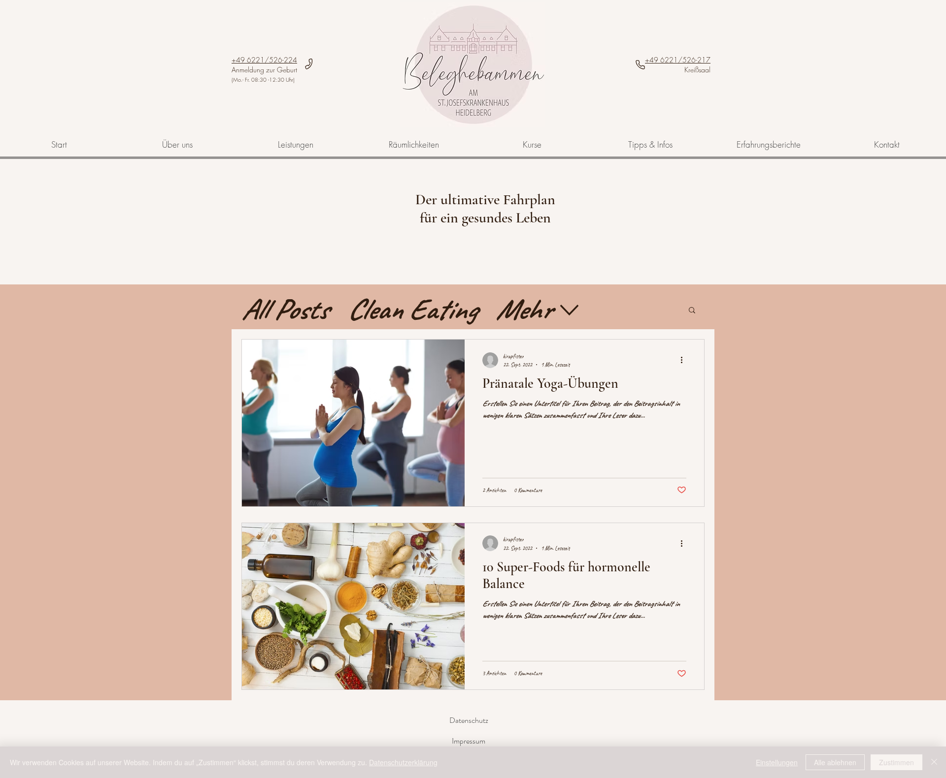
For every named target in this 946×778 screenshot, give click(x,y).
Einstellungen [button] (777, 762)
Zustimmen (896, 762)
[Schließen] (934, 762)
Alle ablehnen (835, 762)
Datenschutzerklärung (403, 762)
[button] (692, 311)
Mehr (523, 309)
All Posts (284, 309)
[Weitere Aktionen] (685, 360)
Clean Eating (411, 309)
